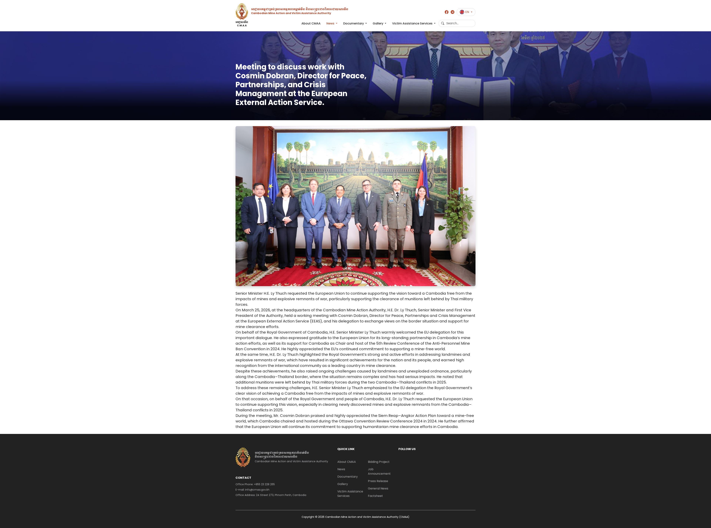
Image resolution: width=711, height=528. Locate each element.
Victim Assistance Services (412, 23)
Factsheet (375, 496)
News (330, 23)
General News (378, 488)
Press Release (378, 481)
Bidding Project (379, 462)
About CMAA (311, 23)
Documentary (354, 23)
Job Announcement (379, 471)
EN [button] (467, 12)
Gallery (378, 23)
